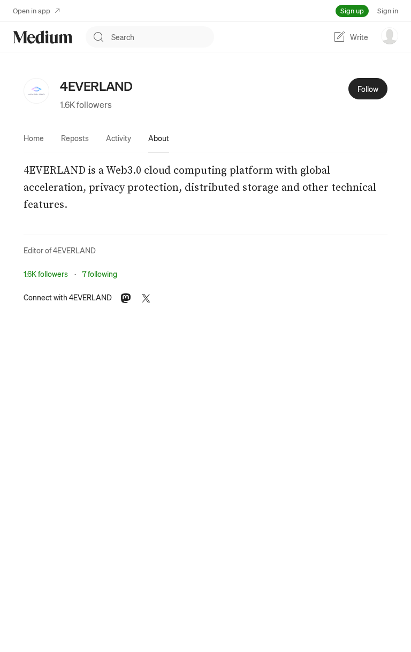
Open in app (31, 10)
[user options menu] (389, 35)
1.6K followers (86, 104)
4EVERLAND (74, 250)
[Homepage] (43, 37)
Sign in (387, 10)
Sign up (352, 10)
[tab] (34, 138)
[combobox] (162, 37)
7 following (99, 273)
